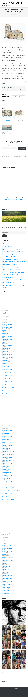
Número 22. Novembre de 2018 (8, 557)
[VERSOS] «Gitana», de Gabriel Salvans (9, 264)
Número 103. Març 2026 (6, 306)
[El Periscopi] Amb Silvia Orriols (8, 277)
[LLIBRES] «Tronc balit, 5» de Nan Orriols (10, 266)
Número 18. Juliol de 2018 (7, 569)
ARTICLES (3, 243)
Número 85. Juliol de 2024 (7, 363)
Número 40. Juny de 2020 (7, 502)
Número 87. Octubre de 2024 (7, 357)
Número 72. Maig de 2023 (7, 402)
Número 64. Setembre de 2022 (7, 427)
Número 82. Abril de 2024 (7, 372)
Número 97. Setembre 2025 (7, 327)
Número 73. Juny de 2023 (7, 399)
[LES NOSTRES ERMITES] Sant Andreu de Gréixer (18, 118)
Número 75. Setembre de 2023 (7, 393)
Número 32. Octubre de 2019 (7, 527)
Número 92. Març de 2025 (7, 342)
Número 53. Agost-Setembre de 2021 (9, 460)
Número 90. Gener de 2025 (7, 348)
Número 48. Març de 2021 (7, 475)
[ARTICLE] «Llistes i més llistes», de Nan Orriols (11, 248)
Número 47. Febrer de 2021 (7, 478)
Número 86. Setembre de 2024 (7, 360)
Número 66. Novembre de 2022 (8, 421)
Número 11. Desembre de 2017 (8, 590)
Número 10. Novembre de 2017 (8, 593)
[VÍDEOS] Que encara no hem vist (8, 282)
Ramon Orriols (13, 44)
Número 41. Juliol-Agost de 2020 (8, 499)
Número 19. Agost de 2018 (7, 566)
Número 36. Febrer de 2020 (7, 514)
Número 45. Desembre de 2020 (8, 484)
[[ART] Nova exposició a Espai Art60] (7, 127)
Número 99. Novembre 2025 (7, 321)
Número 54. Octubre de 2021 (7, 457)
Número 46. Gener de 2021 (7, 481)
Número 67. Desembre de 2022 (8, 418)
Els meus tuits (4, 674)
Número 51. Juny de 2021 (7, 466)
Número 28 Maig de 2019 (6, 539)
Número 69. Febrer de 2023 (7, 412)
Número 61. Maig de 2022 (7, 436)
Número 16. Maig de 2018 (7, 575)
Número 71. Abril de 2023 (7, 405)
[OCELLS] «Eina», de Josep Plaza (8, 284)
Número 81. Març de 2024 (7, 375)
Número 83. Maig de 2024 (7, 369)
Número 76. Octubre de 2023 (7, 390)
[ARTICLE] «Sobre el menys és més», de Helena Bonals (12, 251)
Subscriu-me (22, 148)
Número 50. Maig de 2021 (7, 469)
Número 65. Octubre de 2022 (7, 424)
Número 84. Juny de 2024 (7, 366)
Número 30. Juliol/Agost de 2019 (8, 533)
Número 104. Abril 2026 (6, 303)
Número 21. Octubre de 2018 (7, 560)
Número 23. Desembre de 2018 (8, 554)
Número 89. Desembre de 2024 (8, 351)
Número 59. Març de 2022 (7, 442)
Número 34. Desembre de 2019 (8, 520)
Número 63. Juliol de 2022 (7, 430)
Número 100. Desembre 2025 (7, 318)
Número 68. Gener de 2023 (7, 415)
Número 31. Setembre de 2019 (7, 530)
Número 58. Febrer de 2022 (7, 445)
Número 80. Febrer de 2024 (7, 378)
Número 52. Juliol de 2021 (7, 463)
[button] (14, 32)
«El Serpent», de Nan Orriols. (7, 254)
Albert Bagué (4, 312)
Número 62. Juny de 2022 (7, 433)
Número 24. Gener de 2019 (7, 551)
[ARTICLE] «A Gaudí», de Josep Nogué (9, 253)
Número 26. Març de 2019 (7, 545)
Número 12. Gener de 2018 (7, 587)
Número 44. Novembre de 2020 (8, 487)
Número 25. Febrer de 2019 (7, 548)
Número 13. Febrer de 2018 (7, 584)
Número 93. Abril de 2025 (7, 339)
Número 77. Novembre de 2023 (8, 387)
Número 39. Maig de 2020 (7, 505)
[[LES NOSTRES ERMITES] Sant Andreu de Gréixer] (18, 113)
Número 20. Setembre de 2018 (7, 563)
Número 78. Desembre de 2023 (8, 384)
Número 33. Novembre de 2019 (8, 524)
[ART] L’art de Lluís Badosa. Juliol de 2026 (10, 271)
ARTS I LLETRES (5, 257)
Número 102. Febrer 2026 (7, 309)
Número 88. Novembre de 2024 (8, 354)
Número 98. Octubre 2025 (7, 324)
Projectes (8, 12)
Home (4, 12)
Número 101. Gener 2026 (6, 315)
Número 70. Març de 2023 (7, 409)
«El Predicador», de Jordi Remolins (8, 256)
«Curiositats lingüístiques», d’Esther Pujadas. (10, 259)
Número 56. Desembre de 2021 (8, 451)
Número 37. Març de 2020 (7, 511)
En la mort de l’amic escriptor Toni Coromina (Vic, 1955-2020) (13, 490)
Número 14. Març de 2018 (7, 581)
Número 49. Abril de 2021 (7, 472)
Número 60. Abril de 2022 (7, 439)
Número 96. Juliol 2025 (6, 330)
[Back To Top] (24, 693)
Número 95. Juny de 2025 (7, 333)
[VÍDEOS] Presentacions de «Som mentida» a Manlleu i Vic (13, 161)
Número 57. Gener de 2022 (7, 448)
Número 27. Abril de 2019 (7, 542)
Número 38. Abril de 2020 (7, 508)
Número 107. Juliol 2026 (6, 293)
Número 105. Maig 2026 (6, 299)
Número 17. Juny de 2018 (7, 572)
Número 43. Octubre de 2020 (7, 493)
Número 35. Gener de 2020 (7, 517)
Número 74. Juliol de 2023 (7, 396)
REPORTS (3, 275)
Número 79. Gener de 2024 (7, 381)
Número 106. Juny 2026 (6, 296)
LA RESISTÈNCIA (15, 688)
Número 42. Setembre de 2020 (7, 496)
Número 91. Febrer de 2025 (7, 345)
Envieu (4, 235)
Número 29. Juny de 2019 (7, 536)
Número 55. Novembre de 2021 (8, 454)
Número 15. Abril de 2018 (7, 578)
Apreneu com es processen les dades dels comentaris (12, 199)
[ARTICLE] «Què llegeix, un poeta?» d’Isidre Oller (11, 249)
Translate (10, 683)
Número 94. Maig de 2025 (7, 336)
